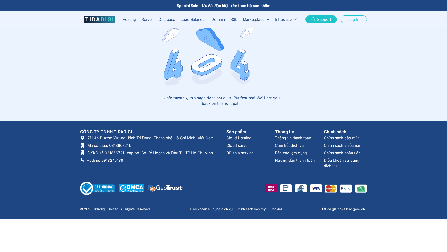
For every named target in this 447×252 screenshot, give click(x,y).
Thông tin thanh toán (293, 138)
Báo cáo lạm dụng (291, 152)
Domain (218, 19)
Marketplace (253, 19)
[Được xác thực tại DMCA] (131, 188)
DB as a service (240, 152)
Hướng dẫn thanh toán (295, 160)
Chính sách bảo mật (341, 138)
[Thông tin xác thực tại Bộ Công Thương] (97, 188)
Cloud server (237, 145)
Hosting (129, 19)
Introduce (283, 19)
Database (167, 19)
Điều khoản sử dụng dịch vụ (211, 209)
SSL (233, 19)
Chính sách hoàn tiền (342, 152)
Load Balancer (193, 19)
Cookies (276, 209)
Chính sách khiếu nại (342, 145)
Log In (353, 19)
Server (147, 19)
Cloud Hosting (238, 138)
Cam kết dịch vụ (289, 145)
